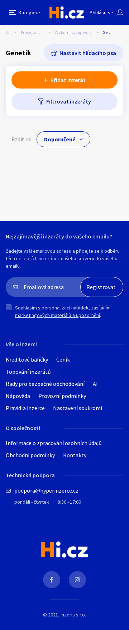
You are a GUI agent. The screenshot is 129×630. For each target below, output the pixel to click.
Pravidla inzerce (25, 408)
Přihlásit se (101, 12)
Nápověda (18, 395)
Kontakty (74, 455)
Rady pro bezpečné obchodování (45, 383)
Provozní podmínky (62, 395)
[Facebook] (51, 579)
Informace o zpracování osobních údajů (54, 443)
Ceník (63, 359)
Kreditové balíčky (27, 359)
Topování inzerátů (28, 371)
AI (95, 383)
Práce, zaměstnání (37, 32)
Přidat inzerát (68, 80)
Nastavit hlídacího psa (87, 52)
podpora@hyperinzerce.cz (46, 490)
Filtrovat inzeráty (68, 101)
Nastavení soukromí (77, 408)
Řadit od (21, 139)
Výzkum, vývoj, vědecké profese (78, 32)
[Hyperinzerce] (67, 12)
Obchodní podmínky (30, 455)
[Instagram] (77, 579)
